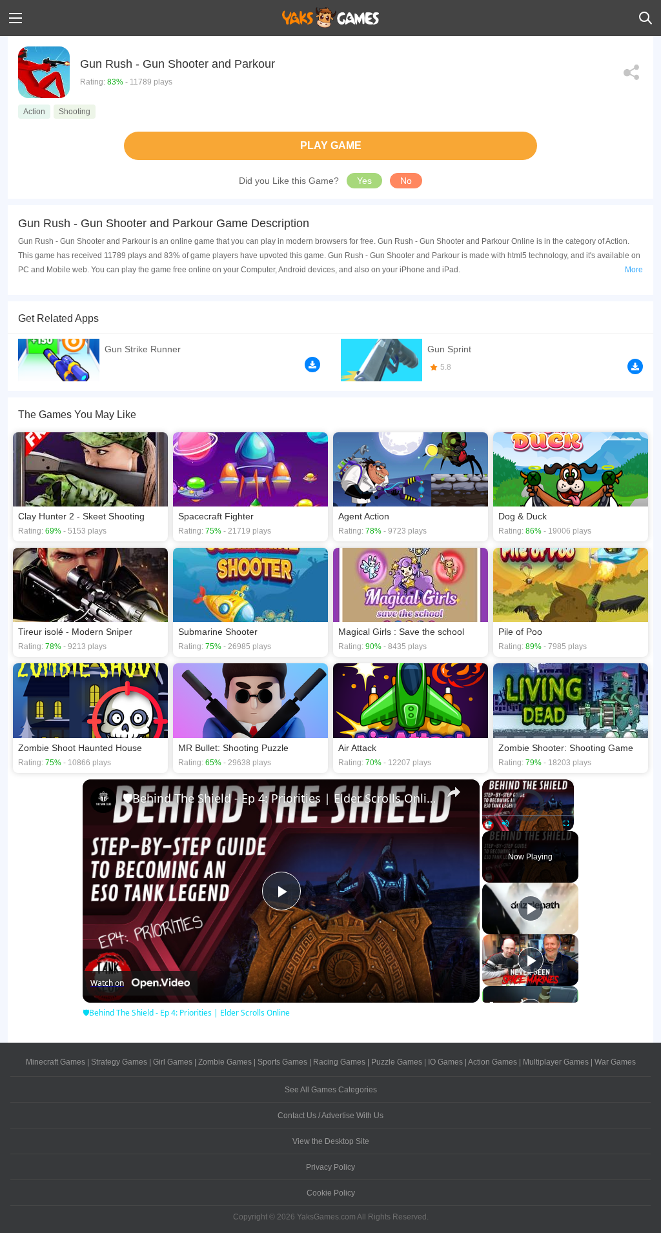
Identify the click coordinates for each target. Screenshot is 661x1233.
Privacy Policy (330, 1167)
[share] (453, 792)
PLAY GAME (330, 145)
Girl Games (172, 1062)
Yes (364, 180)
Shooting (74, 111)
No (406, 180)
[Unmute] (505, 823)
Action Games (492, 1062)
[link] (103, 800)
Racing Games (339, 1062)
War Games (615, 1062)
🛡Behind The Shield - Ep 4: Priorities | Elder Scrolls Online (279, 798)
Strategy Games (119, 1062)
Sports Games (282, 1062)
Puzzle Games (396, 1062)
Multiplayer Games (556, 1062)
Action (34, 111)
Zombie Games (225, 1062)
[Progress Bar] (528, 815)
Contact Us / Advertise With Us (330, 1115)
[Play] (490, 823)
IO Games (445, 1062)
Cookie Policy (331, 1193)
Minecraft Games (55, 1062)
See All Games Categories (331, 1089)
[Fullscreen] (566, 823)
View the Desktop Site (330, 1141)
